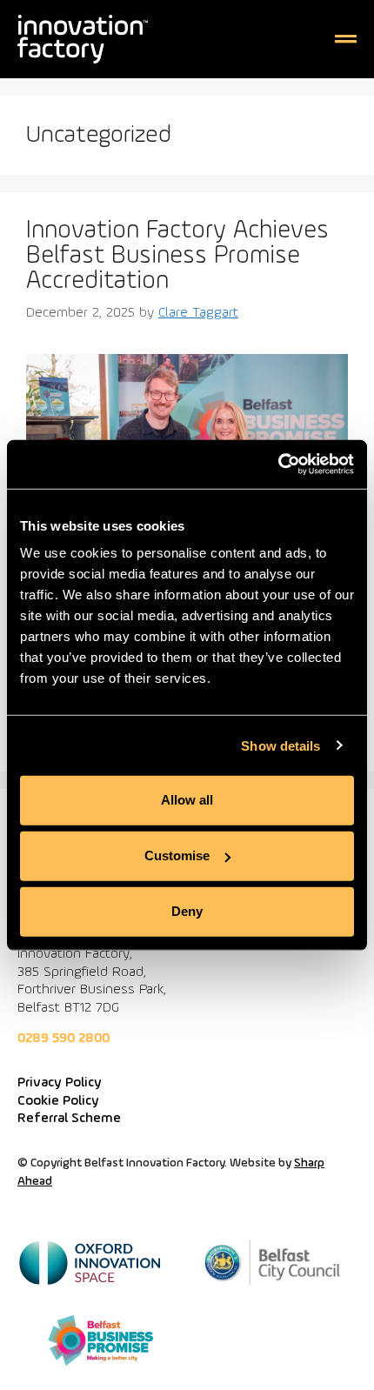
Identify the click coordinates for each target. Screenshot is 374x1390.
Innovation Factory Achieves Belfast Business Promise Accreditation (177, 256)
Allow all (187, 799)
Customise (177, 855)
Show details (280, 745)
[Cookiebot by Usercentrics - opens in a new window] (278, 464)
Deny (187, 911)
